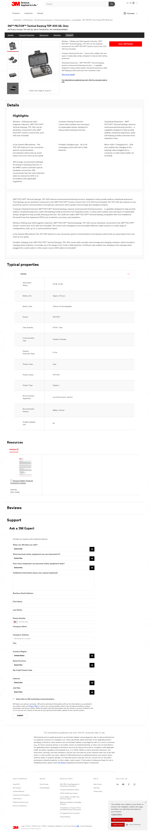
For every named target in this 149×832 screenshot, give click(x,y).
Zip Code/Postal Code (22, 670)
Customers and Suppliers (21, 795)
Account (131, 13)
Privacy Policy (34, 706)
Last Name (17, 610)
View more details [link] (68, 75)
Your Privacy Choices (69, 826)
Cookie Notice (116, 814)
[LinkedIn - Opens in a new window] (117, 784)
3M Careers (17, 788)
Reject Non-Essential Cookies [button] (122, 820)
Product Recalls (65, 817)
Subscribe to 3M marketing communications (35, 699)
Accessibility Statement (55, 826)
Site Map (96, 788)
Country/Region (20, 652)
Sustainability (17, 798)
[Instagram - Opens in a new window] (134, 784)
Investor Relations (18, 791)
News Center (44, 784)
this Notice (62, 763)
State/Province (19, 661)
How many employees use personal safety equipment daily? (39, 564)
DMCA (44, 826)
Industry (16, 679)
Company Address (21, 635)
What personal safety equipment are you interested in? (36, 554)
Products (16, 13)
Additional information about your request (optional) (35, 573)
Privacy (28, 826)
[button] (133, 825)
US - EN (129, 3)
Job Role (16, 688)
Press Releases (45, 788)
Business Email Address (23, 593)
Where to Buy (97, 791)
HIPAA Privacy (36, 826)
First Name (17, 602)
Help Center (97, 784)
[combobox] (15, 622)
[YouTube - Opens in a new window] (123, 784)
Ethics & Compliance (20, 806)
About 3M (16, 784)
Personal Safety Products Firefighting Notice (21, 482)
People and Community (20, 802)
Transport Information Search (69, 790)
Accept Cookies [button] (118, 824)
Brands (40, 13)
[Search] (112, 4)
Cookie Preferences (86, 826)
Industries (28, 13)
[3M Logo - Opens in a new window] (25, 4)
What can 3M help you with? (25, 545)
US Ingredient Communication (70, 813)
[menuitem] (10, 35)
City (14, 643)
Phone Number (19, 618)
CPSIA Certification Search (69, 793)
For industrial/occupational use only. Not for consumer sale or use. (84, 81)
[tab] (13, 449)
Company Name (20, 627)
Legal (23, 826)
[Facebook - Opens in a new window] (129, 784)
